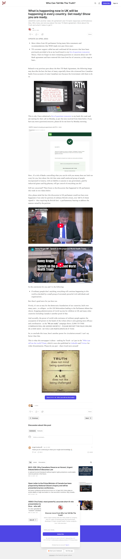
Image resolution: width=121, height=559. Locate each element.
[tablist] (36, 431)
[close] (77, 505)
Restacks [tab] (40, 431)
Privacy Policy (73, 540)
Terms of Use (69, 538)
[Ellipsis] (91, 447)
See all (32, 520)
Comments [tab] (32, 431)
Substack (51, 555)
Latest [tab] (35, 462)
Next (87, 418)
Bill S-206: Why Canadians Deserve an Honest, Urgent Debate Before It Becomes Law (50, 468)
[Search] (95, 3)
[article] (60, 472)
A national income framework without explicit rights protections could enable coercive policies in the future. (51, 473)
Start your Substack (56, 551)
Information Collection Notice (60, 540)
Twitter (84, 343)
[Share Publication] (99, 3)
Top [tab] (30, 462)
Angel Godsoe (36, 447)
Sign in (115, 3)
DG (33, 28)
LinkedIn (74, 343)
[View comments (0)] (45, 478)
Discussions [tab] (42, 462)
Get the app (69, 551)
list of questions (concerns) (80, 52)
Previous (35, 418)
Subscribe (106, 3)
